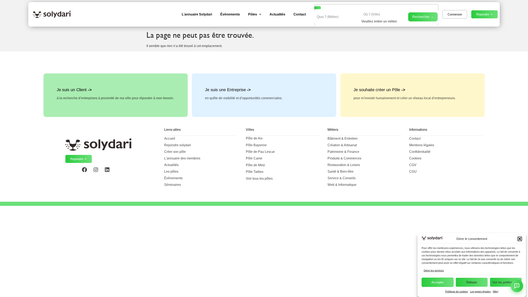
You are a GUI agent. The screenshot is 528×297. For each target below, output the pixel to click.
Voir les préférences (505, 282)
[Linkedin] (110, 172)
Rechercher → (423, 17)
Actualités (277, 14)
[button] (520, 239)
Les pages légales (480, 291)
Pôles (252, 14)
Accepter (437, 282)
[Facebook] (87, 172)
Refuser (471, 282)
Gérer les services (434, 270)
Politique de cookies (456, 291)
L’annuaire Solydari (197, 14)
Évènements (230, 14)
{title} (495, 291)
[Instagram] (98, 172)
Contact (299, 14)
